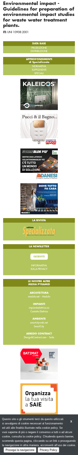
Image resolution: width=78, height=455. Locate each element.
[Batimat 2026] (39, 364)
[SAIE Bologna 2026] (39, 398)
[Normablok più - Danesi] (39, 163)
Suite (51, 337)
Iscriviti (39, 256)
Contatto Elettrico (39, 311)
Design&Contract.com (35, 337)
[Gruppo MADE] (39, 198)
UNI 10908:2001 (18, 32)
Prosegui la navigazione (20, 449)
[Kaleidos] (39, 94)
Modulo (46, 296)
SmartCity (39, 326)
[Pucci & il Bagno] (39, 129)
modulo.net (34, 296)
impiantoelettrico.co (39, 308)
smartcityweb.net (39, 322)
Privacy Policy (48, 449)
